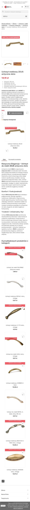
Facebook (3, 481)
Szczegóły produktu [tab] (14, 159)
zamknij (3, 505)
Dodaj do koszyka (15, 113)
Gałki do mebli (8, 3)
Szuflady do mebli (8, 2)
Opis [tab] (4, 159)
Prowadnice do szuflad (20, 2)
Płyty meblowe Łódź (19, 3)
